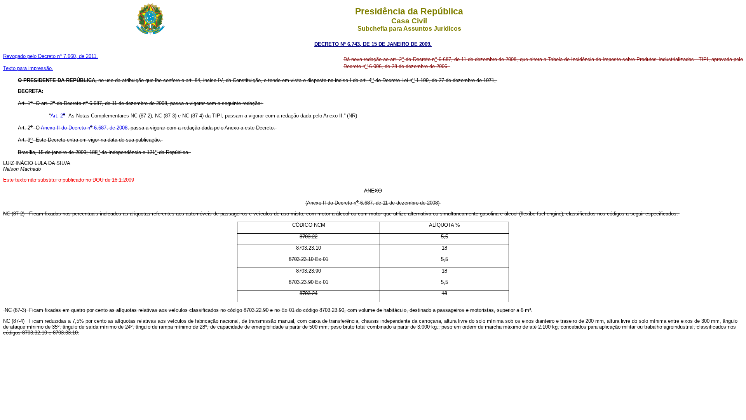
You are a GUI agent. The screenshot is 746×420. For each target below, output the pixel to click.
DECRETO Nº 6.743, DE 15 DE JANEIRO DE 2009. (373, 44)
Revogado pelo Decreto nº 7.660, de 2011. (50, 56)
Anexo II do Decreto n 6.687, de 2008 (84, 128)
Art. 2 (58, 116)
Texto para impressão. (28, 68)
